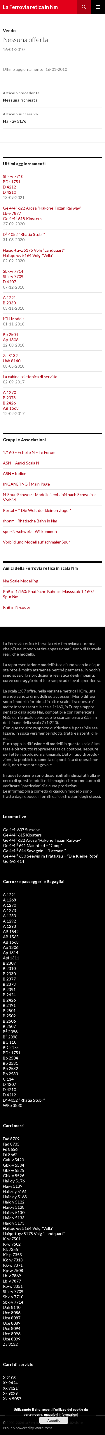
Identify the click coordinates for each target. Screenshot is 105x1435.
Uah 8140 (11, 360)
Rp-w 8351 (13, 1286)
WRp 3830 (12, 1105)
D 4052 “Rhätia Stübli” (24, 234)
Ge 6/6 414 (13, 861)
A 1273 (9, 910)
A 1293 (9, 926)
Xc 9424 (10, 1382)
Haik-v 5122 (13, 1201)
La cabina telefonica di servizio (30, 376)
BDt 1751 (11, 181)
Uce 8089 (11, 1323)
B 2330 (9, 302)
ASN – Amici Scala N (21, 462)
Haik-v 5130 (13, 1212)
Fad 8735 (11, 1143)
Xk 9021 (11, 1388)
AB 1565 (11, 936)
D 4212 (9, 186)
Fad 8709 (11, 1138)
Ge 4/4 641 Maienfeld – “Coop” (32, 845)
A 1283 (9, 915)
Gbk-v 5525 (13, 1170)
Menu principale (98, 7)
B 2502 (9, 1015)
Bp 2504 (10, 334)
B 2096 (10, 1031)
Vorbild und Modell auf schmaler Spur (36, 541)
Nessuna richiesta (21, 96)
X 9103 (9, 1377)
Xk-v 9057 (12, 1398)
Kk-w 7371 (13, 1265)
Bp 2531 (10, 1063)
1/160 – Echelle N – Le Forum (29, 452)
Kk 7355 (10, 1249)
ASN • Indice (14, 473)
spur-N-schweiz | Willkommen (30, 531)
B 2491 (9, 1005)
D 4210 (9, 192)
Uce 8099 (11, 1338)
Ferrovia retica (21, 643)
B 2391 (9, 989)
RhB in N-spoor (16, 607)
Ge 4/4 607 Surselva (22, 829)
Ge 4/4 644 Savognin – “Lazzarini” (34, 850)
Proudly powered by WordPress (27, 1428)
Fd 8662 (10, 1154)
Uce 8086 (11, 1312)
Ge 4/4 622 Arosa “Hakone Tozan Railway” (42, 207)
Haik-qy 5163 (15, 1196)
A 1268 (9, 899)
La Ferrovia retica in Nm (30, 7)
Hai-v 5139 (12, 1186)
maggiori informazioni (61, 1414)
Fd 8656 (10, 1149)
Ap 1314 (10, 952)
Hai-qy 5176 (20, 118)
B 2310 (9, 968)
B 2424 (9, 994)
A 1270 (9, 392)
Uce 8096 (11, 1333)
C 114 (8, 1078)
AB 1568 (11, 408)
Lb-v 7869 (12, 1275)
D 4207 (9, 281)
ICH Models (13, 318)
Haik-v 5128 (13, 1207)
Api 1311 (11, 957)
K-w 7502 (12, 1244)
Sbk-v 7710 (13, 176)
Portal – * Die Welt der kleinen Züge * (37, 510)
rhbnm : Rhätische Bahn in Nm (30, 520)
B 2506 (9, 1021)
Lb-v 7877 (12, 213)
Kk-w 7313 (13, 1259)
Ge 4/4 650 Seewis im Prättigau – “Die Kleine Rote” (51, 855)
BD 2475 (11, 1047)
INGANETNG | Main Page (26, 483)
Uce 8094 (11, 1328)
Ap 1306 (10, 339)
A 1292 (9, 920)
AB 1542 (11, 931)
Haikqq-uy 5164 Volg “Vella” (28, 255)
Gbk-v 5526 (13, 1175)
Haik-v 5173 (13, 1222)
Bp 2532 (10, 1068)
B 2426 (9, 402)
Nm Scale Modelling (20, 580)
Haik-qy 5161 (15, 1191)
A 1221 (9, 297)
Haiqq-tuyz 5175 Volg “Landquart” (34, 250)
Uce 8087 (11, 1317)
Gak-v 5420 (13, 1159)
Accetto (53, 1420)
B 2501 (9, 1010)
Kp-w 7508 (13, 1270)
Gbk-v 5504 (13, 1165)
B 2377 (9, 978)
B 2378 (9, 397)
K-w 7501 (12, 1238)
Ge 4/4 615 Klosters (22, 218)
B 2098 (10, 1036)
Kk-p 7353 (12, 1254)
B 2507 (9, 1026)
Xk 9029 (10, 1393)
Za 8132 (10, 355)
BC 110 (9, 1042)
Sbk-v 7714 (13, 271)
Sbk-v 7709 (13, 276)
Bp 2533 (10, 1073)
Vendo (9, 30)
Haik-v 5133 (13, 1217)
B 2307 (9, 963)
